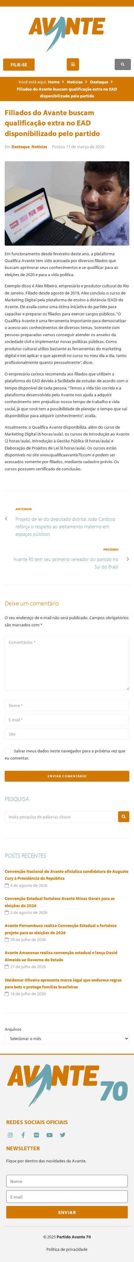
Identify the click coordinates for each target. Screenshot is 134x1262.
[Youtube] (50, 1135)
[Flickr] (36, 1135)
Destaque (99, 82)
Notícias (75, 82)
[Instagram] (10, 1135)
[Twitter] (63, 1135)
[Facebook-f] (23, 1135)
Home (54, 82)
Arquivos (13, 1029)
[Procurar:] (60, 816)
